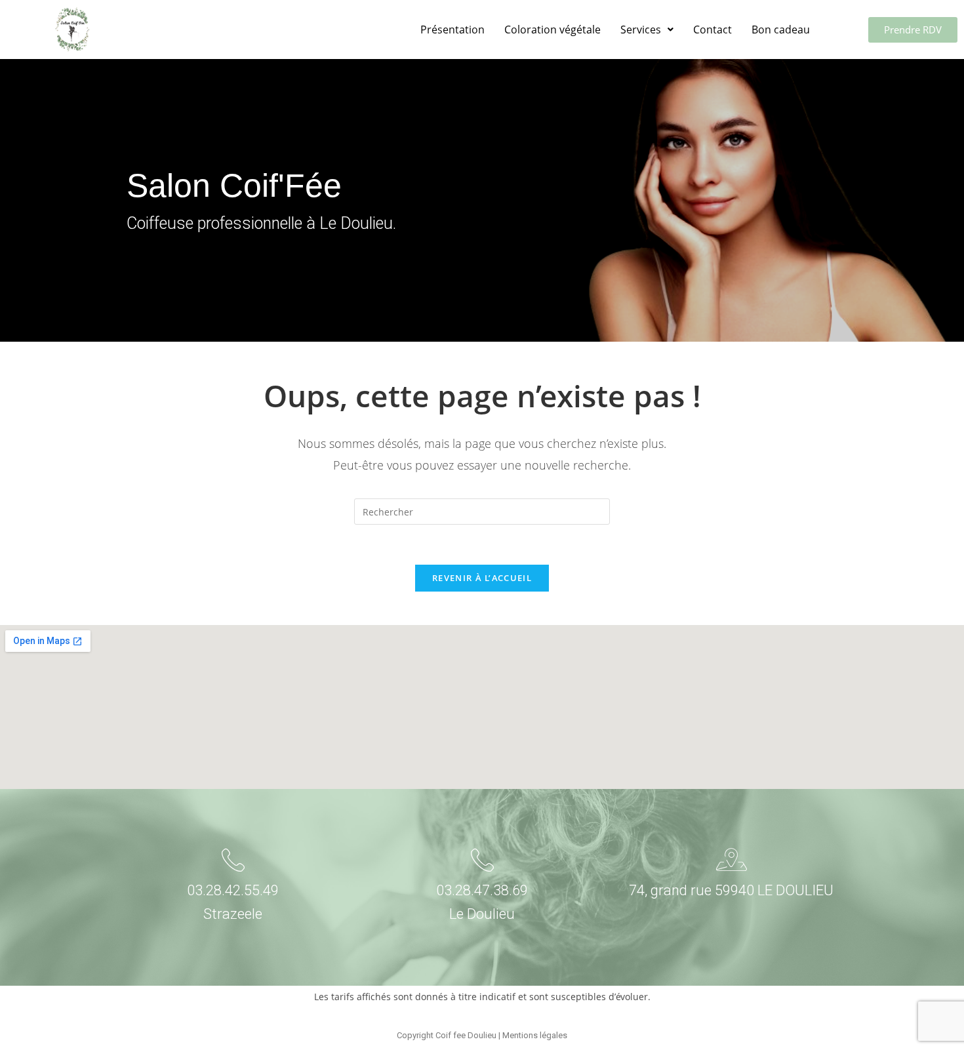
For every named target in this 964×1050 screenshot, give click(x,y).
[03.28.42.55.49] (233, 859)
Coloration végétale (552, 29)
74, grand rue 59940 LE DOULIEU (731, 890)
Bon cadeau (781, 29)
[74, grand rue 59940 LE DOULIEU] (731, 859)
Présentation (452, 29)
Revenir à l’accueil (482, 578)
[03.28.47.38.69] (482, 859)
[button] (647, 29)
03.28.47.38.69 (482, 890)
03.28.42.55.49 (233, 890)
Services (640, 29)
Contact (712, 29)
